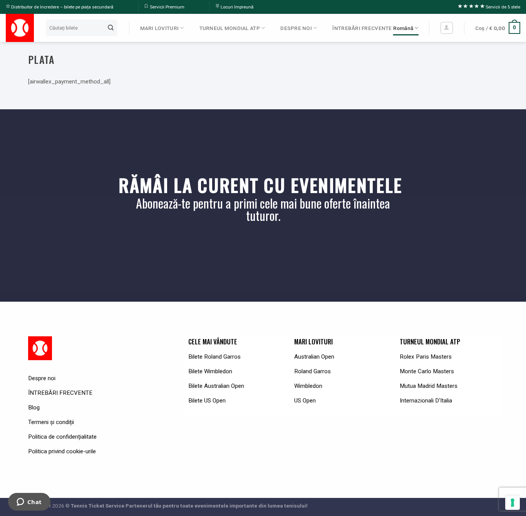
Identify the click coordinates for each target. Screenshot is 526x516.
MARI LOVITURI (159, 28)
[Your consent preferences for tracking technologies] (512, 502)
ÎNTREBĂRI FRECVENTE (362, 28)
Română (403, 28)
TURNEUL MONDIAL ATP (229, 28)
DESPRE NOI (296, 28)
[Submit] (110, 28)
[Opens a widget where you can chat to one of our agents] (29, 502)
